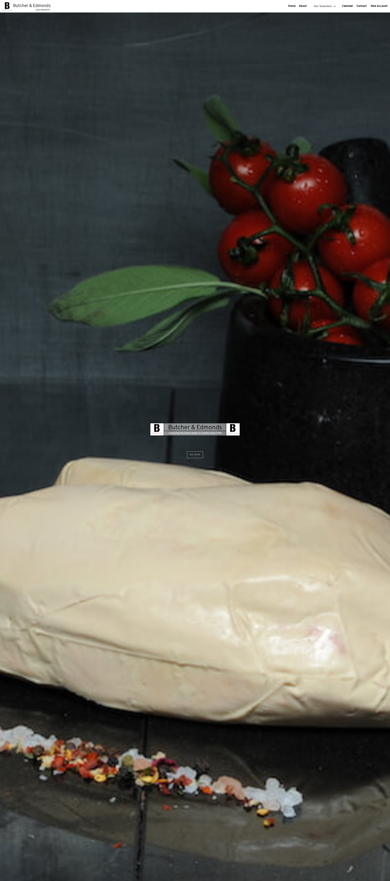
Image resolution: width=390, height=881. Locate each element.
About (303, 6)
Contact (361, 6)
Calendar (347, 6)
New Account (379, 6)
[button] (324, 6)
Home (292, 6)
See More (195, 454)
